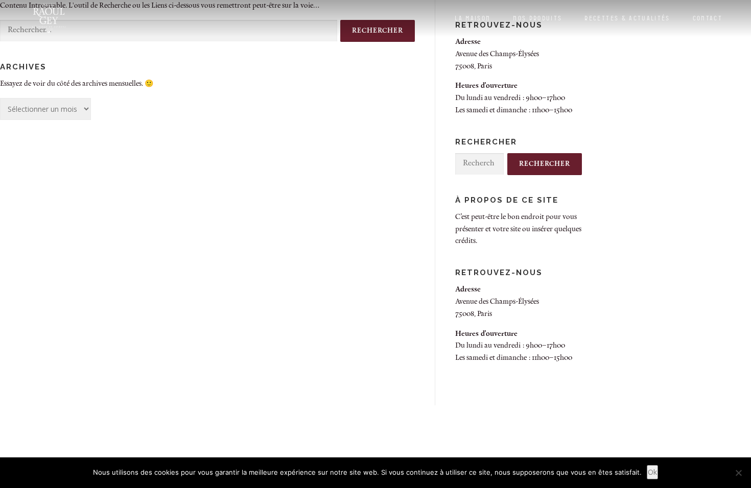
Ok (652, 472)
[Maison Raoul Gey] (49, 18)
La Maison (472, 18)
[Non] (738, 473)
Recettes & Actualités (627, 18)
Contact (707, 18)
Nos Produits (537, 18)
